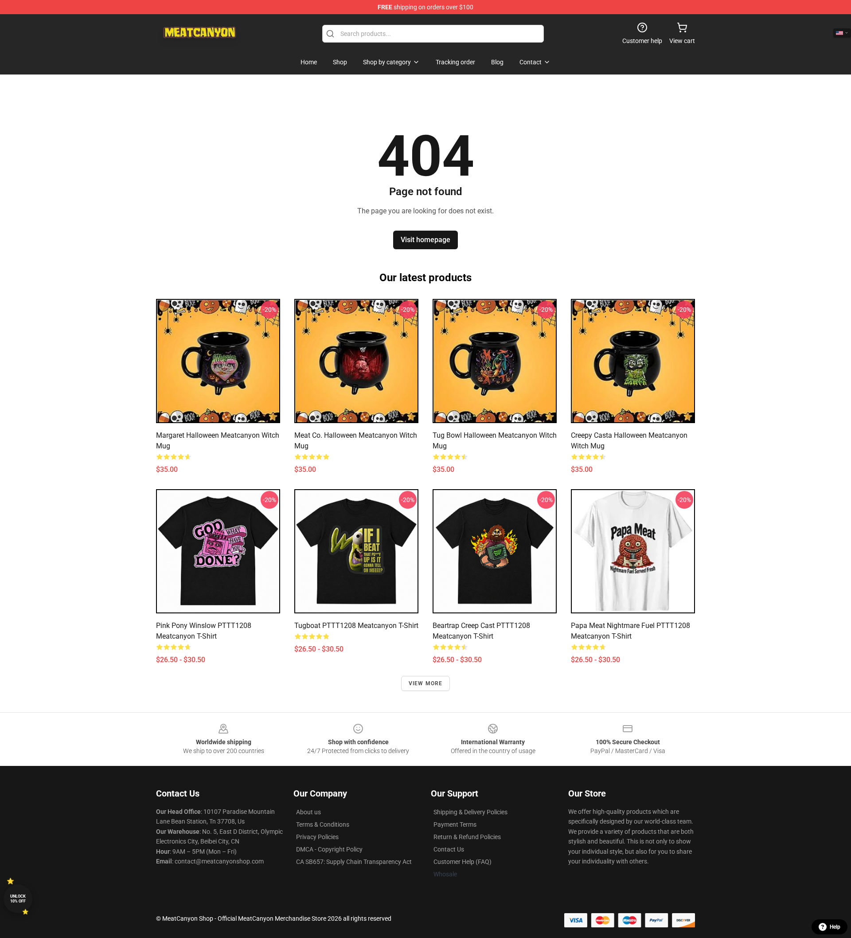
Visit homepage (425, 239)
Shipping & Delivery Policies (470, 812)
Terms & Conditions (322, 824)
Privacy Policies (317, 836)
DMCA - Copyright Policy (329, 849)
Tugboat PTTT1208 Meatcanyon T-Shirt (356, 625)
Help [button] (835, 927)
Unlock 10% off (18, 898)
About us (308, 812)
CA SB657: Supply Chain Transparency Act (354, 861)
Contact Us (448, 849)
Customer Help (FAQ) (462, 861)
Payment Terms (454, 824)
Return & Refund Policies (467, 836)
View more (426, 683)
